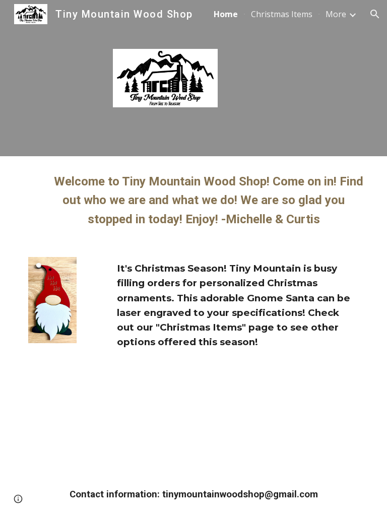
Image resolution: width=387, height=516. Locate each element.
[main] (193, 200)
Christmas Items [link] (281, 14)
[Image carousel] (52, 308)
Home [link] (226, 14)
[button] (375, 14)
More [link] (336, 14)
